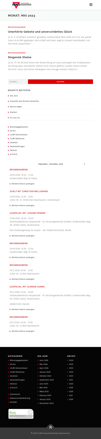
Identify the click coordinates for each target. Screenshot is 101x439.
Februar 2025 (45, 395)
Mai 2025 (44, 387)
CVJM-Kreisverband (18, 135)
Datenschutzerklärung (20, 398)
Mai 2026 (44, 364)
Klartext (13, 112)
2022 (71, 376)
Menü (91, 5)
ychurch (13, 154)
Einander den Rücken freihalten (24, 101)
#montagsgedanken (16, 27)
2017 (71, 395)
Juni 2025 (44, 384)
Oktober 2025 (45, 376)
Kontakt (13, 402)
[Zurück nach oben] (50, 427)
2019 (71, 387)
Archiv (13, 131)
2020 (71, 384)
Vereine (13, 150)
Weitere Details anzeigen (23, 184)
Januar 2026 (45, 372)
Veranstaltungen (17, 146)
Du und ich (15, 118)
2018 (71, 391)
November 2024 (47, 403)
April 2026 (44, 368)
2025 (71, 364)
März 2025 (44, 391)
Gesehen (14, 142)
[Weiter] (84, 164)
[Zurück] (16, 164)
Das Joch (14, 96)
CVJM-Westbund (17, 138)
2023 (71, 372)
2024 (71, 368)
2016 (71, 399)
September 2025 (47, 380)
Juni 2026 (44, 360)
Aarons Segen (16, 107)
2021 (71, 380)
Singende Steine (20, 57)
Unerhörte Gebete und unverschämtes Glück (40, 31)
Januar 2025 (45, 399)
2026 (71, 360)
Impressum (15, 394)
